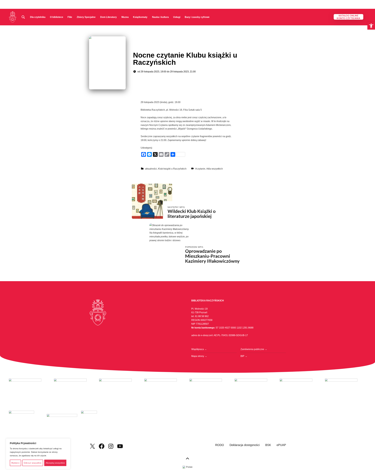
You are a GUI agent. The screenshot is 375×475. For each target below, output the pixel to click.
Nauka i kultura (160, 17)
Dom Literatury (108, 17)
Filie (70, 17)
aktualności (151, 168)
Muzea (125, 17)
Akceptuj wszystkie (55, 463)
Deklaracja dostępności (245, 445)
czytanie (201, 168)
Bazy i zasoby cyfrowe (197, 17)
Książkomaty (140, 17)
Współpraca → (199, 349)
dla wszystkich (215, 168)
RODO (219, 445)
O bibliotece (56, 17)
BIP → (244, 356)
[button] (371, 26)
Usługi (176, 17)
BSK (268, 445)
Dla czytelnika (37, 17)
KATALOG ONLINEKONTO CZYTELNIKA (348, 16)
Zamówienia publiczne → (254, 349)
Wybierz (15, 463)
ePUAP (281, 445)
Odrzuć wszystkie (32, 463)
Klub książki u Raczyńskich (172, 168)
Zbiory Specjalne (86, 17)
